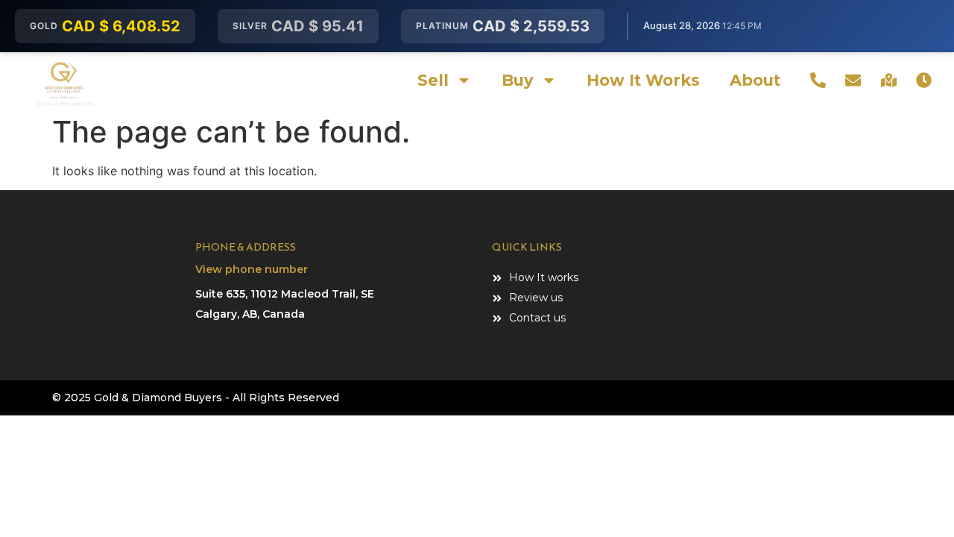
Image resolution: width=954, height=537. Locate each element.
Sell (433, 80)
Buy (518, 80)
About (755, 80)
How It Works (643, 80)
